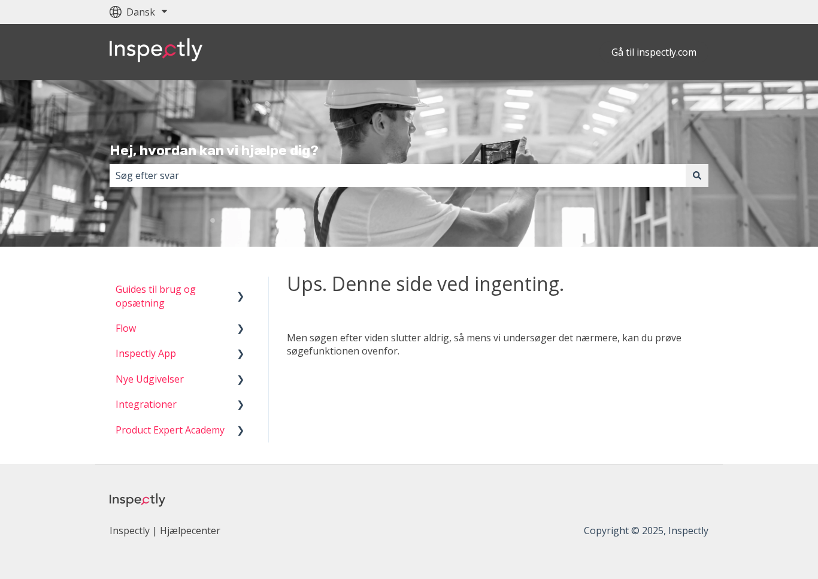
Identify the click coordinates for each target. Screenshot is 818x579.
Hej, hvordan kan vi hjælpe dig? (214, 150)
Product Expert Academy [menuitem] (170, 429)
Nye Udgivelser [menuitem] (150, 379)
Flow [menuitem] (126, 328)
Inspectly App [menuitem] (146, 353)
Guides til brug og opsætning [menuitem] (156, 296)
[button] (240, 290)
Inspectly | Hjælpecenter (165, 530)
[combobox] (398, 175)
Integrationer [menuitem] (146, 404)
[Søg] (697, 175)
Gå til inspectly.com (653, 52)
